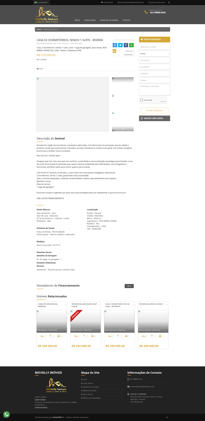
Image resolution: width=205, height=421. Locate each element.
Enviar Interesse (155, 110)
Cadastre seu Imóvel (90, 387)
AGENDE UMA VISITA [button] (153, 118)
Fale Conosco (87, 394)
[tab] (154, 39)
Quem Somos (87, 383)
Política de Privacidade (91, 398)
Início (84, 379)
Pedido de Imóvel (89, 390)
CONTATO (126, 20)
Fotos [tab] (41, 68)
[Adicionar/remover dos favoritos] (65, 304)
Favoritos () (108, 2)
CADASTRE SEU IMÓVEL (109, 20)
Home (39, 29)
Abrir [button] (129, 286)
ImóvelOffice (57, 417)
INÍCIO (77, 20)
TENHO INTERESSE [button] (152, 39)
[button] (123, 80)
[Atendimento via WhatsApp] (6, 414)
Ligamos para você (157, 2)
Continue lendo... (42, 407)
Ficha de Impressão (128, 53)
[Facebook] (169, 2)
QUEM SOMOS (90, 20)
